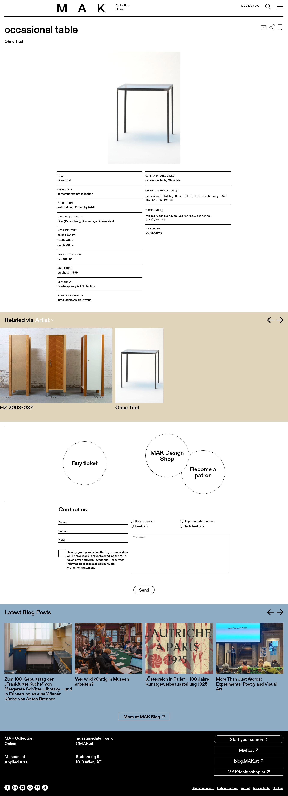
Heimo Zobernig (76, 207)
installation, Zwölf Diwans (74, 300)
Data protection (227, 788)
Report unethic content (200, 521)
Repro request (144, 521)
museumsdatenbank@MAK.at (94, 740)
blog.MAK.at (246, 761)
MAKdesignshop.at (246, 772)
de (243, 6)
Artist (42, 320)
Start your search (246, 739)
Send (144, 590)
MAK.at (246, 750)
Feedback (141, 526)
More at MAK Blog (142, 716)
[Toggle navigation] (280, 7)
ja (257, 6)
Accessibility (261, 788)
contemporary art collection (75, 194)
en (250, 6)
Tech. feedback (194, 526)
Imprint (245, 788)
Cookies (278, 788)
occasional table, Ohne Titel (163, 180)
